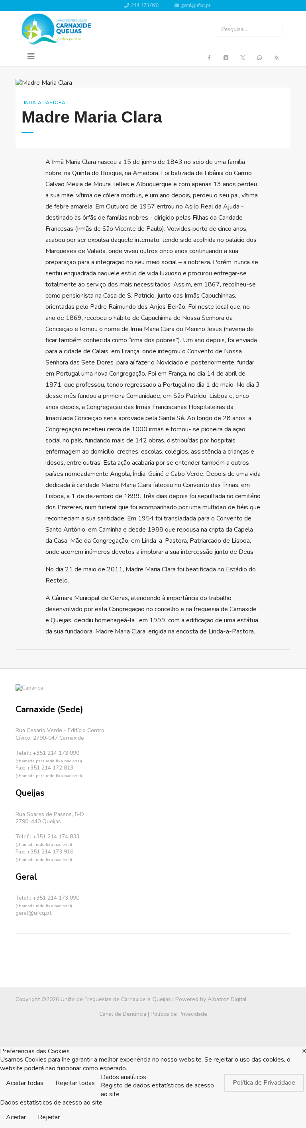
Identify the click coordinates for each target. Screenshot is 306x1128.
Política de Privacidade (179, 1014)
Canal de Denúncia (122, 1014)
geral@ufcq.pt (195, 5)
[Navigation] (31, 57)
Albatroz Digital (227, 999)
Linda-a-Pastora (43, 102)
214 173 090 (145, 5)
